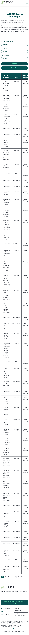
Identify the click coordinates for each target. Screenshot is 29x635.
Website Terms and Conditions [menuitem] (21, 612)
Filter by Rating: (5, 55)
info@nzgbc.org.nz (8, 611)
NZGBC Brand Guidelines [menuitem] (19, 615)
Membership (7, 614)
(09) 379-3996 (7, 608)
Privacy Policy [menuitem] (17, 613)
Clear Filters (14, 68)
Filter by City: (4, 48)
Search (14, 64)
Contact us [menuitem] (16, 608)
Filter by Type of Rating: (7, 41)
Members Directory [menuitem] (18, 610)
